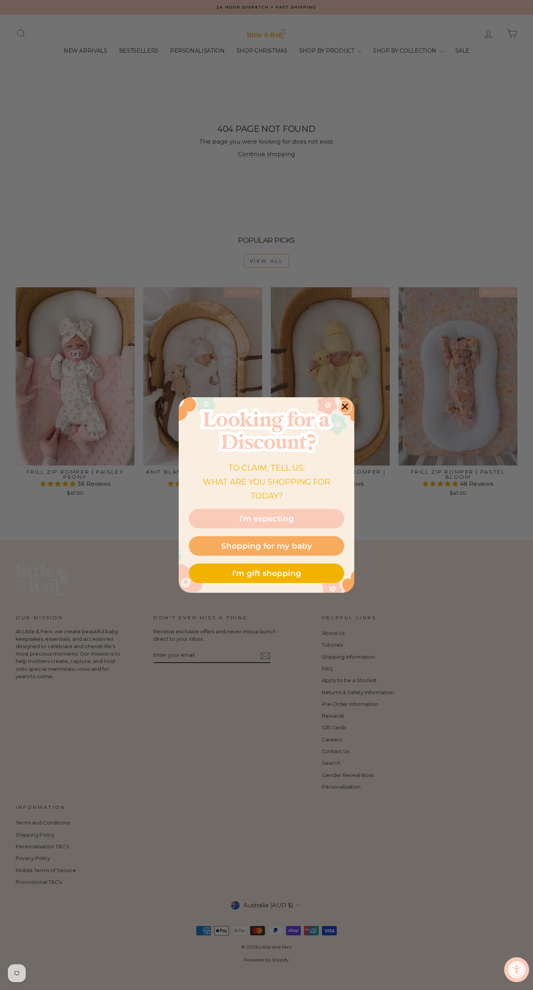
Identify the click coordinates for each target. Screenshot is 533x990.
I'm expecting (266, 518)
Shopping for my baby (266, 546)
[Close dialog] (345, 406)
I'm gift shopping (266, 573)
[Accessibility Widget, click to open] (516, 969)
